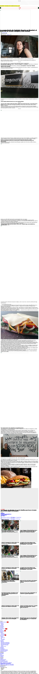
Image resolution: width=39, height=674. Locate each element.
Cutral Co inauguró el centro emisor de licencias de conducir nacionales (10, 543)
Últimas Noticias (4, 622)
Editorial (2, 641)
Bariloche (2, 655)
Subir (2, 669)
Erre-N (2, 633)
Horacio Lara (4, 32)
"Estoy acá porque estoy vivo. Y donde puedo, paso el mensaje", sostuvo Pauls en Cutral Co (28, 606)
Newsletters (3, 628)
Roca (1, 654)
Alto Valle (2, 653)
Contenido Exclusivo (4, 649)
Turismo (1, 627)
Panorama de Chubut (5, 644)
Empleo (1, 658)
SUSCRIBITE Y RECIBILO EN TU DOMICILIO (10, 5)
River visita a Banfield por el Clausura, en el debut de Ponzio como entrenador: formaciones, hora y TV (10, 531)
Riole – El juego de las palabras (6, 662)
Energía (1, 625)
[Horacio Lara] (1, 31)
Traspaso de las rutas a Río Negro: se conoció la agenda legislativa (28, 593)
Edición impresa (3, 651)
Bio (1, 638)
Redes (1, 629)
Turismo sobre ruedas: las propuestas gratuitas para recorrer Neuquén (10, 618)
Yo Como (2, 640)
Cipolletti (2, 656)
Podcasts (2, 648)
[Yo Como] (19, 9)
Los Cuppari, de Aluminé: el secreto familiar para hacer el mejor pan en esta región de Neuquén (19, 510)
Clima (2, 636)
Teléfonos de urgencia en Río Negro (7, 664)
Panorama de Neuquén (5, 642)
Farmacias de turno (4, 661)
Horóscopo (3, 637)
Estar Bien (3, 635)
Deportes (2, 631)
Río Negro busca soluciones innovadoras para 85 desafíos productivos (8, 581)
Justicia (2, 624)
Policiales (2, 647)
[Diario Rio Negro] (1, 670)
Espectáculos (3, 634)
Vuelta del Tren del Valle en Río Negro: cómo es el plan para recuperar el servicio (28, 581)
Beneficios (2, 666)
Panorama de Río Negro (5, 643)
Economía (2, 626)
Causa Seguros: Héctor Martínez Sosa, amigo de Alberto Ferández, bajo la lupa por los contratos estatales (28, 531)
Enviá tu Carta (3, 646)
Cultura (1, 632)
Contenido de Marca (4, 650)
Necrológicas (2, 660)
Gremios (2, 623)
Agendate (3, 630)
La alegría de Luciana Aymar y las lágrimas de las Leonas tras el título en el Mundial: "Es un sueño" (28, 543)
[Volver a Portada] (19, 8)
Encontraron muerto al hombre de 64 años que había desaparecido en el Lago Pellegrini (10, 593)
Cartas (2, 645)
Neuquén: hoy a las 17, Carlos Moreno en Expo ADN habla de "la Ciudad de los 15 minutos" (28, 618)
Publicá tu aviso (3, 659)
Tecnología (3, 639)
